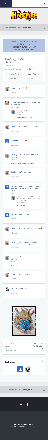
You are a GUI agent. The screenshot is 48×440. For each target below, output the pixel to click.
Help (20, 404)
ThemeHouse (31, 426)
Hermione (27, 163)
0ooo (13, 288)
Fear (12, 265)
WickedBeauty (17, 102)
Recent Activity (33, 74)
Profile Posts (14, 74)
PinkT (18, 205)
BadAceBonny (16, 186)
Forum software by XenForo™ (24, 424)
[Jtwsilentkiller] (20, 369)
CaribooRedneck (17, 140)
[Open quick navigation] (44, 27)
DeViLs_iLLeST (17, 88)
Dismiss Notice (44, 41)
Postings (14, 78)
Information (33, 78)
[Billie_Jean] (28, 369)
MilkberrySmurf (16, 163)
